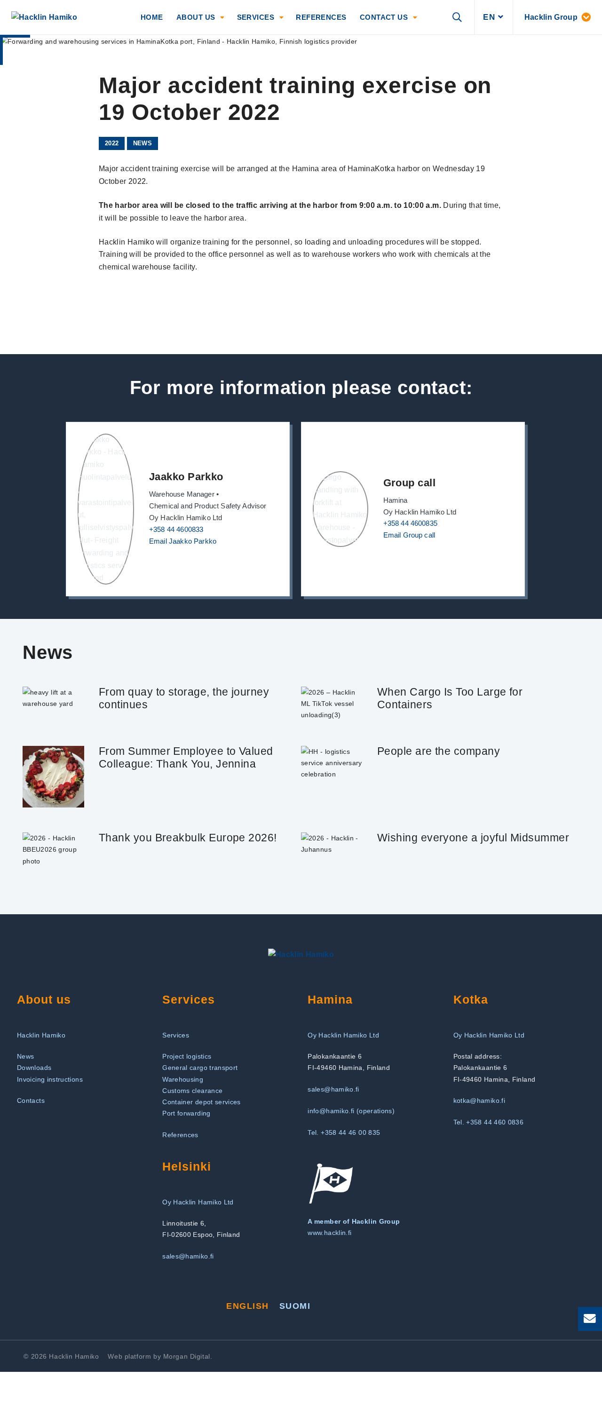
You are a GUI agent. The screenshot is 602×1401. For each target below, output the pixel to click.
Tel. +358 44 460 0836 (488, 1122)
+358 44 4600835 (410, 523)
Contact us (384, 17)
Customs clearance (192, 1090)
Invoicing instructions (50, 1079)
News (142, 143)
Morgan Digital (186, 1356)
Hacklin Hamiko (41, 1035)
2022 (112, 143)
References (321, 17)
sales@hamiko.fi (333, 1089)
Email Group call (409, 535)
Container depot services (201, 1102)
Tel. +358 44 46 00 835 (344, 1132)
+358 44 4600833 (176, 529)
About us (195, 17)
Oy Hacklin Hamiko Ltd (343, 1035)
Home (152, 17)
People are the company (438, 751)
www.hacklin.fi (329, 1232)
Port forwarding (186, 1113)
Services (256, 17)
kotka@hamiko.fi (479, 1100)
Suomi (294, 1306)
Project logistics (186, 1056)
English (247, 1306)
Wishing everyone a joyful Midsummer (473, 837)
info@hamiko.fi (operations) (351, 1111)
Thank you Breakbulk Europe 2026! (188, 837)
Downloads (34, 1067)
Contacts (31, 1100)
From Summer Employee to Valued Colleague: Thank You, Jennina (186, 757)
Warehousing (182, 1079)
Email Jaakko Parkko (182, 541)
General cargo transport (200, 1067)
